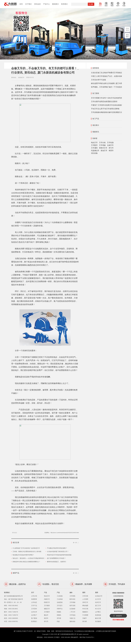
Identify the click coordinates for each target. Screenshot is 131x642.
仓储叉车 (110, 145)
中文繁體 (85, 615)
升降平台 (60, 609)
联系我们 (64, 4)
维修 (112, 5)
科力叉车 (98, 609)
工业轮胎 (60, 596)
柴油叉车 (104, 150)
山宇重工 (98, 612)
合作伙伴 (34, 612)
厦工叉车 (98, 605)
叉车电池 (72, 615)
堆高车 (111, 150)
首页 (21, 4)
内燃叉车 (47, 599)
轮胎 (124, 5)
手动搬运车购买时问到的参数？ (57, 548)
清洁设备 (94, 153)
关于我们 (28, 4)
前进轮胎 (98, 615)
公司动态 (34, 602)
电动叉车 (94, 142)
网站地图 (85, 605)
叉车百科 (34, 609)
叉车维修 (102, 145)
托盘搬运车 (95, 150)
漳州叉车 (85, 602)
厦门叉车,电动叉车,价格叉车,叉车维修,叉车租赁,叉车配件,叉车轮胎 (10, 4)
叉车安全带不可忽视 (98, 80)
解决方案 (98, 618)
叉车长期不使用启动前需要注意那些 (104, 101)
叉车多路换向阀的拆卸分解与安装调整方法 (106, 112)
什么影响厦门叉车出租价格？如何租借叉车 (26, 548)
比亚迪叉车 (98, 596)
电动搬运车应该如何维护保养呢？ (23, 555)
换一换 (75, 542)
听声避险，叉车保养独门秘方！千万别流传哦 (107, 87)
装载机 (59, 615)
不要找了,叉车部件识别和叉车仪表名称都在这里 (108, 105)
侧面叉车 (47, 609)
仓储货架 (60, 602)
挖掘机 (59, 612)
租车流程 (72, 605)
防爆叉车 (47, 602)
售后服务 (98, 621)
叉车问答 (85, 596)
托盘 (58, 621)
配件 (118, 5)
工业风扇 (60, 599)
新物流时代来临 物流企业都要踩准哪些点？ (26, 561)
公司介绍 (34, 596)
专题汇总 (72, 618)
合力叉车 (98, 599)
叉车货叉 (60, 605)
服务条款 (72, 621)
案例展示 (55, 4)
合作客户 (34, 615)
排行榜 (84, 621)
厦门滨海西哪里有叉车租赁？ (56, 558)
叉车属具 (94, 148)
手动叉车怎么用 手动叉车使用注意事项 (105, 109)
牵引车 (111, 148)
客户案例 (34, 618)
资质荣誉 (34, 599)
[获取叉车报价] (127, 35)
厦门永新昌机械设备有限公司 (67, 634)
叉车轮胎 (110, 142)
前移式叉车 (103, 148)
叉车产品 (34, 605)
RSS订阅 (85, 609)
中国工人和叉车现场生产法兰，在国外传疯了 (107, 76)
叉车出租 (102, 142)
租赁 (106, 5)
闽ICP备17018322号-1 (87, 637)
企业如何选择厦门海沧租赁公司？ (58, 551)
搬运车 (46, 615)
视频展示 (85, 612)
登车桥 (59, 618)
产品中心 (46, 4)
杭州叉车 (98, 602)
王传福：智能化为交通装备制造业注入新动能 (27, 551)
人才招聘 (85, 599)
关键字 (84, 618)
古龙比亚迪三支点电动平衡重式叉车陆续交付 (107, 72)
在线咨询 (119, 616)
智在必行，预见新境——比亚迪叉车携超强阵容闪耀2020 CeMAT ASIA (35, 558)
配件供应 (72, 599)
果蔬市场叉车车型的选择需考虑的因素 (59, 555)
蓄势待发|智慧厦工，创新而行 (56, 561)
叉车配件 (94, 145)
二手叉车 (72, 612)
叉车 (100, 5)
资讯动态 (37, 4)
